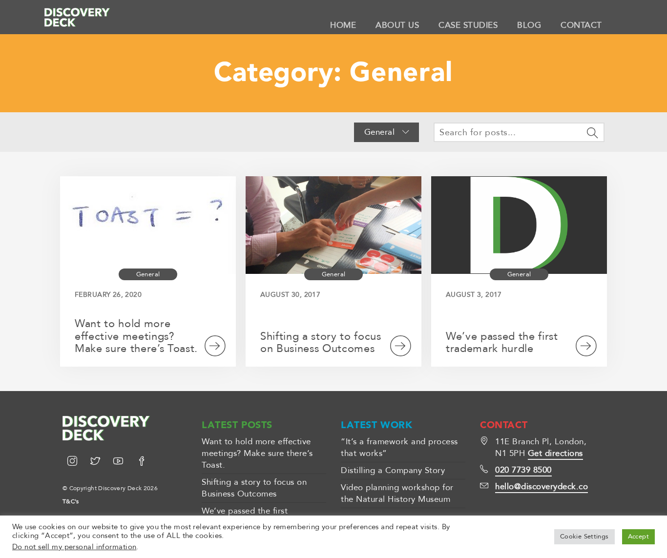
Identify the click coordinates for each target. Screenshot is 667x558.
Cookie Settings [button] (584, 536)
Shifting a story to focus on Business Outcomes (320, 342)
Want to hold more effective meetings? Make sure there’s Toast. (136, 336)
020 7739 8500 (523, 469)
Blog (529, 25)
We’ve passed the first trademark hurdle (502, 342)
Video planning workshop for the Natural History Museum (397, 493)
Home (343, 25)
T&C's (71, 501)
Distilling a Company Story (393, 470)
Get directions (555, 453)
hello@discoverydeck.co (541, 486)
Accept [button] (638, 536)
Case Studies (468, 25)
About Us (397, 25)
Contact (581, 25)
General (380, 132)
